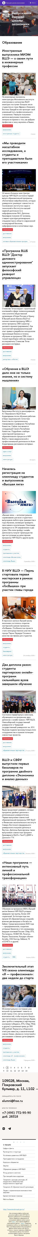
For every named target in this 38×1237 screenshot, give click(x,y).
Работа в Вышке (8, 1199)
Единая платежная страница (12, 1196)
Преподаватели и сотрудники (13, 1159)
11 (11, 1071)
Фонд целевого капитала (11, 1173)
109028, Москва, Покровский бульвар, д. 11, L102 (18, 1084)
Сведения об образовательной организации (18, 1187)
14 (23, 1071)
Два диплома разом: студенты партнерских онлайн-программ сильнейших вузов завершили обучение (17, 674)
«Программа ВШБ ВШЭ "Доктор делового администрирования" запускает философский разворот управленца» (17, 264)
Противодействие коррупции (13, 1176)
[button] (14, 1142)
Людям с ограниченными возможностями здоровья (17, 1191)
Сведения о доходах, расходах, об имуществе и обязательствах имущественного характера (15, 1181)
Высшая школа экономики (15, 3)
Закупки (6, 1166)
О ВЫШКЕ (7, 1145)
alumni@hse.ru (12, 1101)
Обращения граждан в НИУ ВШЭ (14, 1169)
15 (26, 1071)
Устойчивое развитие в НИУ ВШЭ (14, 1155)
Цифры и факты (8, 1148)
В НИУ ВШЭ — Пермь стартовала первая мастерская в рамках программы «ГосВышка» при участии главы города (18, 580)
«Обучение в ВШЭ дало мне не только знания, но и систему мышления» (17, 375)
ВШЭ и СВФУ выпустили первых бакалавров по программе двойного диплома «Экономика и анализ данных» (18, 769)
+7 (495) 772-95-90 (16, 1112)
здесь (13, 1222)
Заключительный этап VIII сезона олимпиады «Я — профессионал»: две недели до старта (18, 972)
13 (19, 1071)
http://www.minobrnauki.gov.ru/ (13, 1209)
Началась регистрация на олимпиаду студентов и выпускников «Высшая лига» (18, 476)
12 (15, 1071)
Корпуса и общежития (10, 1162)
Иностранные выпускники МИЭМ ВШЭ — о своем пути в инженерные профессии (17, 58)
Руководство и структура (12, 1152)
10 (7, 1071)
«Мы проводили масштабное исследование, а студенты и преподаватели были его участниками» (17, 152)
